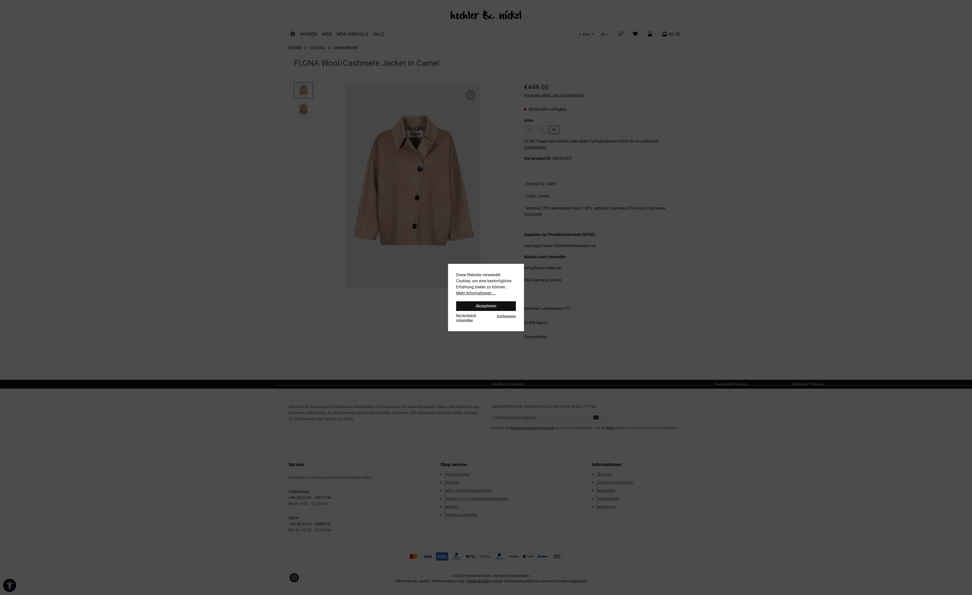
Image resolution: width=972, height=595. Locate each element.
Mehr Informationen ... (476, 293)
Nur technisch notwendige (466, 317)
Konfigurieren (506, 316)
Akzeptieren (486, 306)
